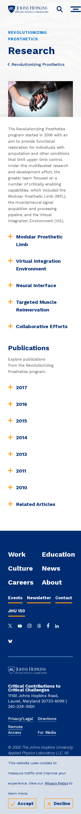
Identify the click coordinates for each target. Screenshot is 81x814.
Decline (62, 803)
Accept (26, 803)
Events (15, 597)
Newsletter (39, 597)
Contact (63, 597)
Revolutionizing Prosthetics (38, 64)
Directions (47, 718)
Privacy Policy (56, 783)
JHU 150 (16, 610)
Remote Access (15, 730)
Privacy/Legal (20, 718)
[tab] (40, 240)
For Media (47, 732)
